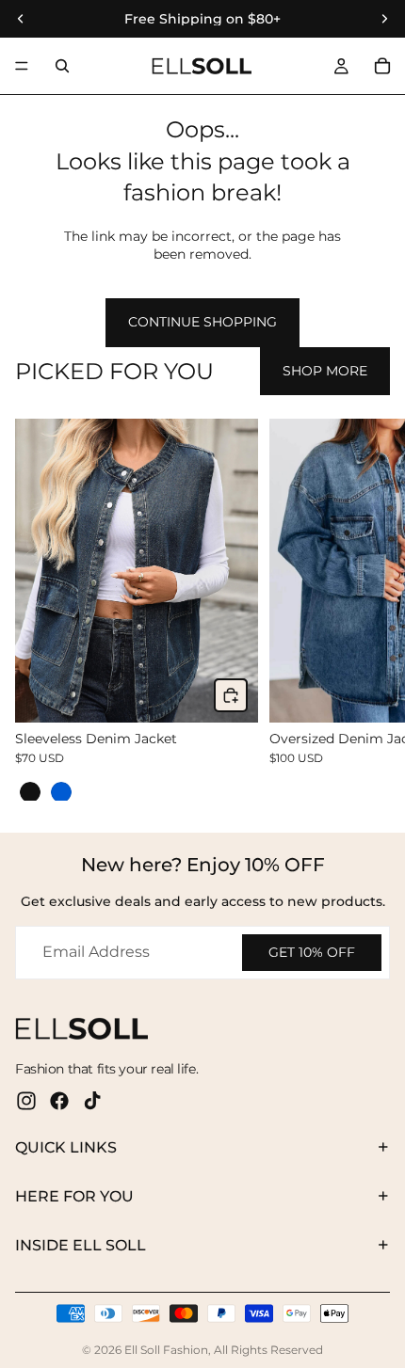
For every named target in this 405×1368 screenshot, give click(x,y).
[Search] (62, 66)
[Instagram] (26, 1101)
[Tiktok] (92, 1101)
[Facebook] (59, 1101)
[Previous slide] (36, 609)
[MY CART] (382, 66)
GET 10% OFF (311, 952)
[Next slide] (369, 609)
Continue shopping (202, 321)
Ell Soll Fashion (166, 1350)
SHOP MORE (325, 370)
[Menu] (21, 65)
